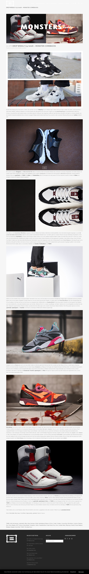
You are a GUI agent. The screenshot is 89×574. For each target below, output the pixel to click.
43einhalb (17, 175)
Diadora (80, 523)
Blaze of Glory (49, 523)
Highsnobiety (29, 513)
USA (56, 301)
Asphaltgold (42, 523)
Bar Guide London (31, 548)
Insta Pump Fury (51, 525)
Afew (44, 370)
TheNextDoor (36, 175)
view (10, 288)
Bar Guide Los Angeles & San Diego (35, 538)
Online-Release (66, 240)
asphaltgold (15, 307)
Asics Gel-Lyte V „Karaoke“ (46, 429)
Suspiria (73, 432)
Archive (47, 538)
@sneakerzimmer (65, 509)
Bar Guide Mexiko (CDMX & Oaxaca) (35, 543)
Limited (60, 525)
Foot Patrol (19, 236)
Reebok (80, 525)
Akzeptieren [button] (73, 571)
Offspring (40, 109)
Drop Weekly (18, 48)
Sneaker (13, 527)
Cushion (76, 523)
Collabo (59, 523)
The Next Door (28, 527)
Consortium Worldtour (67, 523)
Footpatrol (32, 525)
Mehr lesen (81, 571)
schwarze (30, 173)
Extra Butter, (12, 513)
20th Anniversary (14, 523)
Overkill (37, 243)
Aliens (46, 497)
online (75, 115)
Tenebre (80, 432)
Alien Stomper (31, 523)
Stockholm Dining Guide (32, 562)
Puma (76, 525)
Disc (7, 525)
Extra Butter (9, 427)
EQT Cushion (19, 525)
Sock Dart (17, 527)
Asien (78, 301)
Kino (57, 525)
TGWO (23, 175)
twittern (65, 438)
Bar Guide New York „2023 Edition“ (34, 558)
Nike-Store (63, 173)
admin (24, 48)
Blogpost (18, 171)
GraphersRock (43, 525)
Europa (10, 301)
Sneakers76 (26, 370)
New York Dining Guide (32, 553)
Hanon (18, 513)
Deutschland (33, 301)
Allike (28, 175)
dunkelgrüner (42, 173)
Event (27, 502)
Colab (54, 523)
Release (8, 527)
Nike (16, 513)
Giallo (37, 525)
